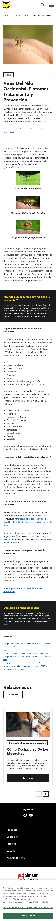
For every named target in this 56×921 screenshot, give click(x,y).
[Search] (43, 5)
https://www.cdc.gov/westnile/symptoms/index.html (26, 663)
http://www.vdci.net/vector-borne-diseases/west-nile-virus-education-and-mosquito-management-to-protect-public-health (27, 646)
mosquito (36, 151)
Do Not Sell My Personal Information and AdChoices (28, 907)
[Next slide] (46, 794)
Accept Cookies (28, 915)
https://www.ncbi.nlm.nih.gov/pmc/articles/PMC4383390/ (27, 653)
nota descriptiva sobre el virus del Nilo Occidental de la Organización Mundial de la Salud (27, 522)
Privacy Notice (12, 899)
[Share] (51, 74)
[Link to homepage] (6, 5)
